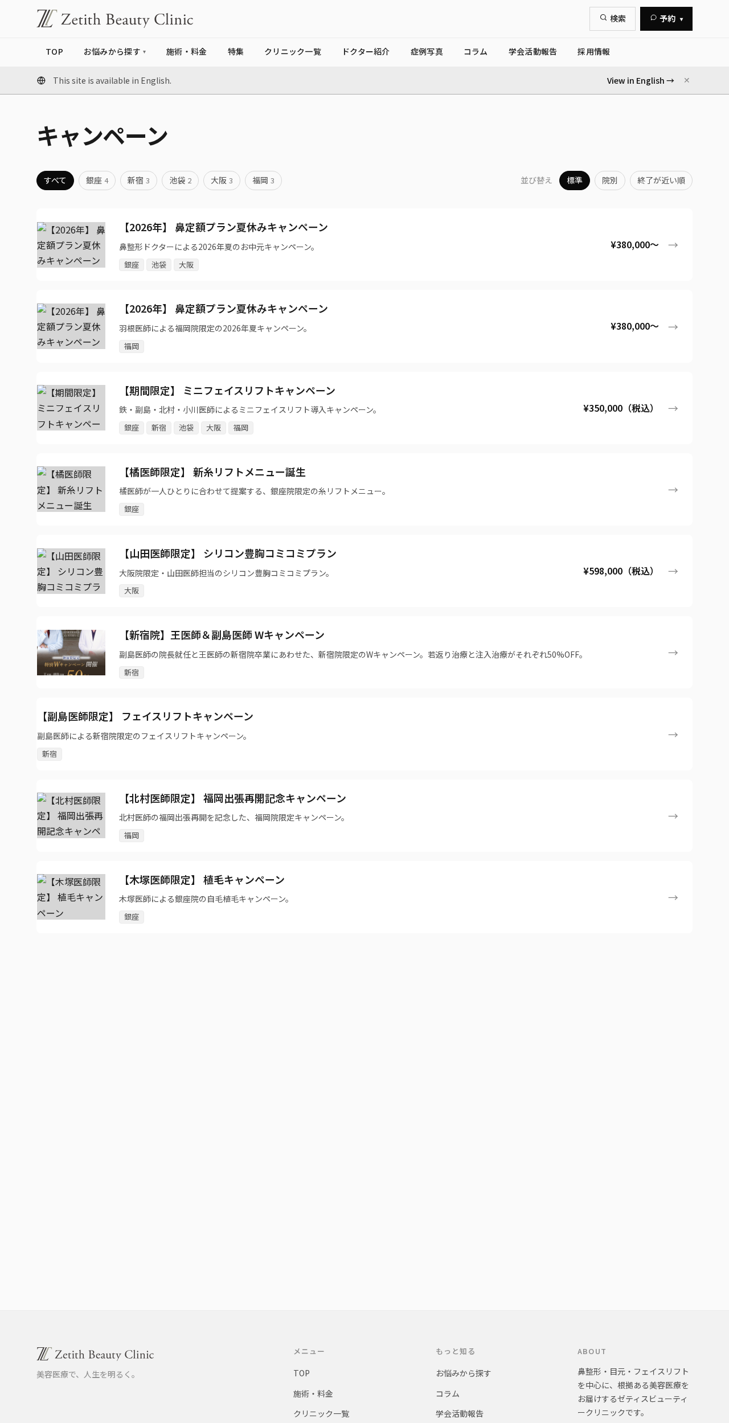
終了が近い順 (661, 180)
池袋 (180, 180)
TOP (301, 1373)
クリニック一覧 (321, 1413)
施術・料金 (313, 1393)
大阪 (222, 180)
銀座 (97, 180)
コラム (448, 1393)
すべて (55, 180)
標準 (575, 180)
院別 (610, 180)
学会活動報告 (460, 1413)
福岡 (263, 180)
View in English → (640, 80)
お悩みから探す (464, 1373)
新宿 (139, 180)
